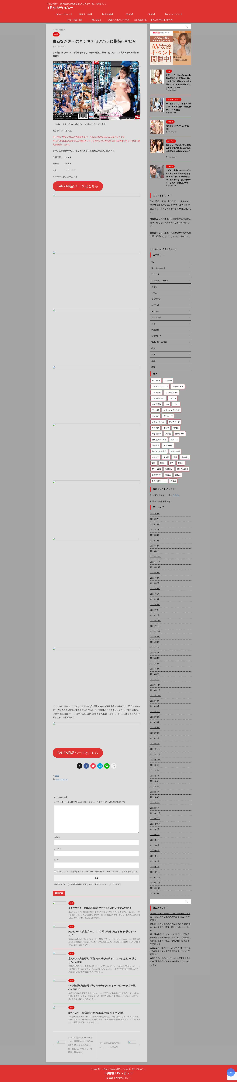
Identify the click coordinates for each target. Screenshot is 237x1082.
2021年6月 (155, 845)
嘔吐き (176, 428)
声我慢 (168, 434)
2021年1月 (154, 872)
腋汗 (171, 463)
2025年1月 (155, 615)
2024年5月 (155, 658)
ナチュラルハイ (62, 779)
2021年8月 (155, 834)
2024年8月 (155, 642)
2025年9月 (155, 572)
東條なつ (155, 457)
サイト (57, 860)
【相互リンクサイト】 (64, 14)
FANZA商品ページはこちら (77, 186)
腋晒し (162, 463)
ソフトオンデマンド (172, 410)
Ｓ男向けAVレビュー (60, 7)
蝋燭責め (169, 469)
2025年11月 (155, 562)
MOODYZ (156, 380)
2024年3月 (155, 669)
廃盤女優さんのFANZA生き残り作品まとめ (162, 20)
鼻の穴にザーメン (159, 481)
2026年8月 (155, 513)
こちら (176, 495)
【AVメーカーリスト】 (173, 14)
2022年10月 (155, 759)
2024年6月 (155, 653)
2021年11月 (155, 818)
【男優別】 (151, 14)
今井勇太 (155, 428)
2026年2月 (155, 546)
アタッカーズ (178, 386)
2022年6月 (155, 781)
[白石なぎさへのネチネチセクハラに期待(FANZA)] (100, 766)
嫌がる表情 (179, 434)
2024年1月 (155, 679)
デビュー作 (168, 416)
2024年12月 (155, 620)
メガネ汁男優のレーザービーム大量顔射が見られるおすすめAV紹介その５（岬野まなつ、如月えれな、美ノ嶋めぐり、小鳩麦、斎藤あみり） (178, 176)
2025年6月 (155, 588)
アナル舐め (156, 392)
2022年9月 (155, 765)
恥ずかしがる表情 (159, 451)
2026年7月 (155, 519)
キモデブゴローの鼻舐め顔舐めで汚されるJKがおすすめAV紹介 (99, 908)
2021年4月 (155, 856)
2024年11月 (155, 626)
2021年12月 (155, 813)
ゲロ (167, 404)
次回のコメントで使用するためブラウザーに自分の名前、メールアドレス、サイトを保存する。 (98, 871)
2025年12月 (155, 556)
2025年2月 (155, 610)
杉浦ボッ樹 (175, 451)
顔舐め (178, 475)
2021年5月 (155, 850)
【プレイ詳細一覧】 (75, 20)
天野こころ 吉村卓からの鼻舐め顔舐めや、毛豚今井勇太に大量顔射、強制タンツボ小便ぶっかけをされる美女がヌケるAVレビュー (178, 81)
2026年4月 (155, 535)
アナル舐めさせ (171, 392)
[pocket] (93, 766)
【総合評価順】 (107, 14)
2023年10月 (155, 695)
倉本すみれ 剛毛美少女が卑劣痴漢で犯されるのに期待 (95, 1012)
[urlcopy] (113, 766)
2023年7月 (155, 711)
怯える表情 (168, 445)
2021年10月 (155, 824)
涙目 (175, 457)
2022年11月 (155, 754)
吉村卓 (166, 428)
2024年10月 (155, 631)
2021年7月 (154, 840)
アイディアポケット (160, 386)
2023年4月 (155, 727)
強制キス (174, 439)
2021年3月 (155, 861)
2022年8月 (155, 770)
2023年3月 (155, 733)
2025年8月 (155, 578)
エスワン (172, 398)
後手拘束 (155, 445)
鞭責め (168, 475)
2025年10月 (155, 567)
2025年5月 (155, 594)
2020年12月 (155, 877)
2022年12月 (155, 749)
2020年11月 (155, 883)
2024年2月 (155, 674)
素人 (154, 463)
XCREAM (168, 380)
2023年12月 (155, 685)
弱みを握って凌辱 (159, 439)
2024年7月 (155, 647)
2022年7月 (155, 776)
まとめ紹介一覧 (140, 20)
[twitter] (79, 766)
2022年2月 (155, 802)
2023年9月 (155, 701)
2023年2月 (155, 738)
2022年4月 (155, 792)
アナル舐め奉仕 (158, 398)
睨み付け (185, 457)
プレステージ (174, 422)
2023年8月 (155, 706)
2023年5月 (155, 722)
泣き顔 (166, 457)
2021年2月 (154, 866)
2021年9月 (155, 829)
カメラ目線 (156, 404)
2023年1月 (155, 743)
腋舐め (180, 463)
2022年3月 (155, 797)
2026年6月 (155, 524)
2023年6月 (155, 717)
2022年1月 (154, 808)
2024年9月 (155, 636)
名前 (57, 837)
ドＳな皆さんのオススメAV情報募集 (118, 20)
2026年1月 (155, 551)
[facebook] (86, 766)
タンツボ (155, 416)
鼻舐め (173, 481)
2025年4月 (155, 599)
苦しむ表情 (156, 469)
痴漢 (57, 776)
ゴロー (176, 404)
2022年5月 (155, 786)
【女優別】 (129, 14)
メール (58, 848)
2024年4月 (155, 663)
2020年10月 (155, 888)
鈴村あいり (156, 475)
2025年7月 (155, 583)
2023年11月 (155, 690)
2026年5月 (155, 530)
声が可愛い (156, 434)
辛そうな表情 (182, 469)
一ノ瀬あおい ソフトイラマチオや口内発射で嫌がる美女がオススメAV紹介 (178, 106)
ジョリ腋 (155, 410)
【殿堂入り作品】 (85, 14)
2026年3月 (155, 540)
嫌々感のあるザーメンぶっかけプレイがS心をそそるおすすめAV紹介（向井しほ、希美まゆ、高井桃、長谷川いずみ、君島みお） (170, 937)
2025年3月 (155, 604)
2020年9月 (155, 893)
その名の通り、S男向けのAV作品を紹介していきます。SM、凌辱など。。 (118, 1069)
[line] (107, 766)
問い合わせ (96, 20)
